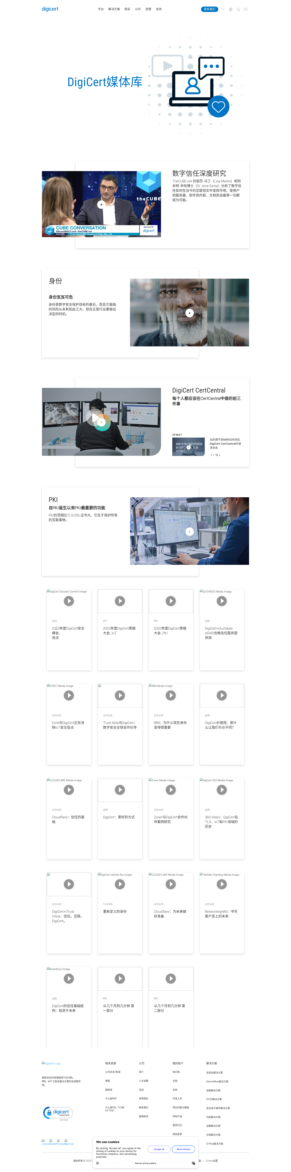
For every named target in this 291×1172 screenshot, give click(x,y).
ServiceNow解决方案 (217, 1081)
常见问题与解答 (181, 1107)
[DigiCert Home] (50, 9)
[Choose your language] (230, 9)
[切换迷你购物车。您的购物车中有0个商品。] (238, 9)
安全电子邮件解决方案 (218, 1108)
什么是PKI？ (111, 1098)
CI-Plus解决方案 (214, 1143)
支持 (159, 9)
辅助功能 (196, 1161)
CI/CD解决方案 (214, 1099)
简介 (141, 1071)
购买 (127, 9)
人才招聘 (143, 1080)
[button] (58, 1113)
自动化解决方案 (214, 1072)
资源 (148, 9)
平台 (101, 9)
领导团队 (143, 1098)
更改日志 (177, 1125)
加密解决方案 (213, 1090)
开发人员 (177, 1098)
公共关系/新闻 (112, 1071)
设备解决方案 (213, 1125)
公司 (138, 9)
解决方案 (114, 9)
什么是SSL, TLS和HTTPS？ (114, 1109)
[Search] (223, 9)
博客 (107, 1080)
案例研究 (143, 1116)
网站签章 (177, 1134)
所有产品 (177, 1116)
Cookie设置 (212, 1161)
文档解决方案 (213, 1134)
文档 (175, 1080)
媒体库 (108, 1089)
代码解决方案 (213, 1117)
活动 (141, 1089)
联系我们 (209, 9)
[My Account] (245, 9)
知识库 (176, 1071)
